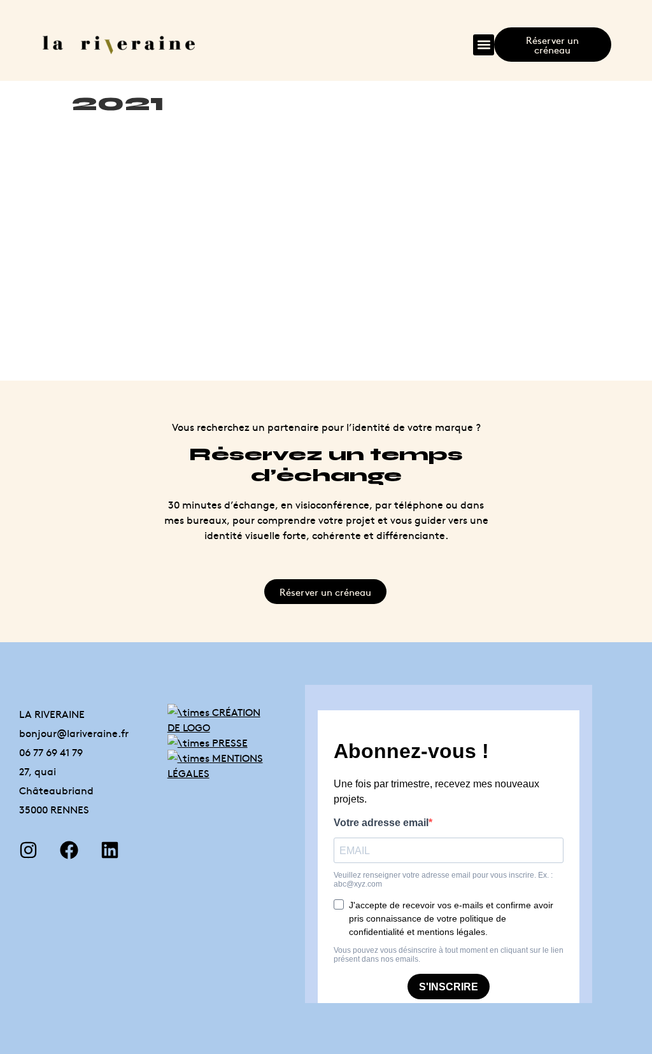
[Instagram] (28, 850)
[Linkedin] (110, 850)
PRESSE (228, 742)
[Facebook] (69, 850)
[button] (483, 44)
